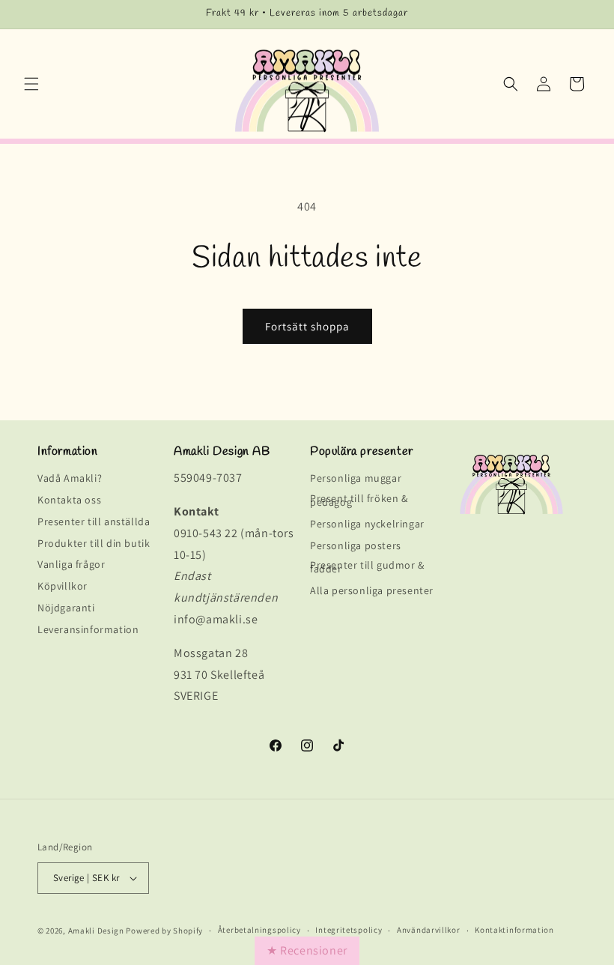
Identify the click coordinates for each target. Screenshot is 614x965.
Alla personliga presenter (372, 590)
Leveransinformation (88, 629)
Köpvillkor (62, 586)
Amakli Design (96, 930)
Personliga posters (355, 545)
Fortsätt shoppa (307, 326)
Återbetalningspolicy (259, 930)
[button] (31, 83)
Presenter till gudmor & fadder (367, 566)
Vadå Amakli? (69, 481)
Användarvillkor (428, 930)
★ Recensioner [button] (307, 950)
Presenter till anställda (93, 521)
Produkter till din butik (93, 543)
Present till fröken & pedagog (359, 500)
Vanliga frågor (71, 564)
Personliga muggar (355, 481)
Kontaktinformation (514, 930)
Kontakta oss (69, 499)
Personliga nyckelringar (367, 523)
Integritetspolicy (348, 930)
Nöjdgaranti (66, 607)
